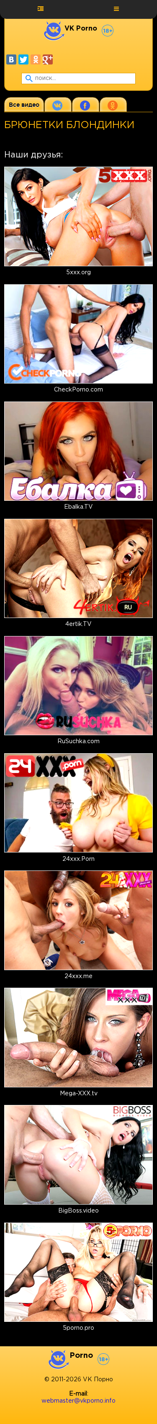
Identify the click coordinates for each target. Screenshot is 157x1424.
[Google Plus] (48, 59)
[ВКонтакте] (11, 59)
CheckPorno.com (78, 389)
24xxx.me (78, 976)
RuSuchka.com (78, 741)
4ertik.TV (78, 624)
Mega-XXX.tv (79, 1093)
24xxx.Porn (78, 859)
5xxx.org (78, 272)
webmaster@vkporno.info (78, 1400)
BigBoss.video (78, 1210)
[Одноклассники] (36, 59)
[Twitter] (23, 59)
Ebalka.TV (78, 507)
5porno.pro (78, 1328)
